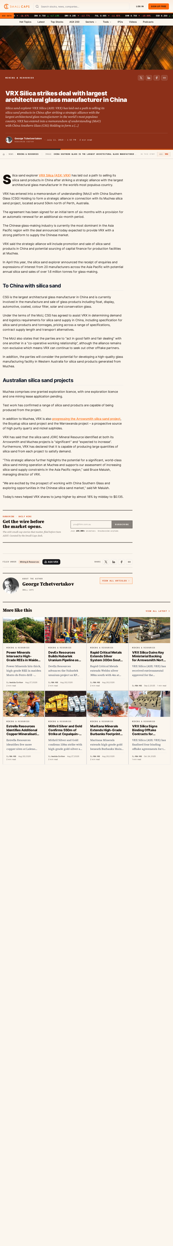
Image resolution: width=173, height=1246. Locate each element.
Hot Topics (25, 21)
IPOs (120, 21)
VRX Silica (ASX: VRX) (55, 175)
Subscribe (122, 524)
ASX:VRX (53, 561)
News (11, 154)
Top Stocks (57, 21)
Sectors (89, 21)
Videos (133, 21)
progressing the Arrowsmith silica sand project (86, 419)
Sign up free (158, 6)
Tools (106, 21)
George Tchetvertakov (28, 138)
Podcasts (148, 21)
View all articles (114, 581)
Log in (140, 6)
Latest (41, 21)
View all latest (156, 611)
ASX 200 (74, 21)
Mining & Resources (29, 562)
